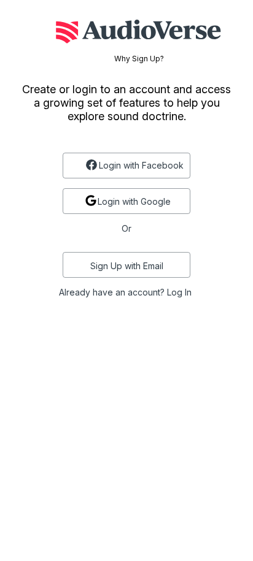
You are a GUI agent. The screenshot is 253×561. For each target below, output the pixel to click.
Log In (179, 292)
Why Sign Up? (139, 59)
